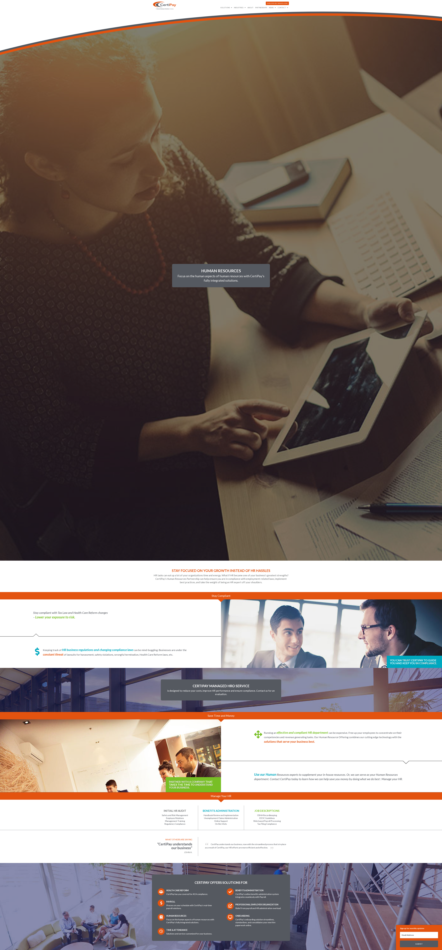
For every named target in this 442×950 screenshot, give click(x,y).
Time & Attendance (177, 930)
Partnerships (261, 8)
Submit (419, 944)
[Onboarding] (230, 917)
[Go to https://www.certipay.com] (164, 5)
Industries (238, 8)
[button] (277, 3)
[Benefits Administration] (230, 891)
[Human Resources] (161, 917)
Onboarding (242, 916)
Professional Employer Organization (256, 904)
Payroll (170, 901)
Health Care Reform (177, 890)
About (250, 8)
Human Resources (176, 916)
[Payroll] (161, 903)
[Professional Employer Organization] (230, 905)
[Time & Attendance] (161, 931)
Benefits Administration (249, 890)
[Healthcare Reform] (161, 891)
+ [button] (436, 928)
